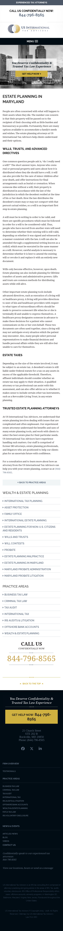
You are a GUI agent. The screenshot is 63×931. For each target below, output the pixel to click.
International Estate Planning (25, 520)
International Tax (16, 614)
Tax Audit (10, 607)
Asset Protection (16, 507)
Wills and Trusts (16, 537)
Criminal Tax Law (15, 601)
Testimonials (9, 771)
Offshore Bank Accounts (21, 627)
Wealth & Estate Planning (21, 633)
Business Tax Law (16, 594)
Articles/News (10, 834)
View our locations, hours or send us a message (28, 868)
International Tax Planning (23, 501)
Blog (5, 837)
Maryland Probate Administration (27, 569)
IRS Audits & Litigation (19, 620)
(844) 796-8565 (35, 740)
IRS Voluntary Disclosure (15, 816)
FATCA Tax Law (9, 812)
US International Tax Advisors (31, 28)
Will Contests (14, 543)
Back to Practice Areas (32, 482)
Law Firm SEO (31, 917)
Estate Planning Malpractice (24, 556)
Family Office (13, 514)
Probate (9, 550)
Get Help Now (30, 73)
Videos (6, 841)
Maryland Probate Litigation (24, 575)
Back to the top (32, 683)
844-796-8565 (31, 658)
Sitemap (22, 914)
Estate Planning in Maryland (24, 562)
